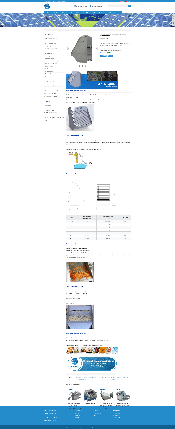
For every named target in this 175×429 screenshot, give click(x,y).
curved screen (73, 374)
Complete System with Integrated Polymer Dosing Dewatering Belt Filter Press (123, 405)
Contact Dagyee (112, 12)
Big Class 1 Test (116, 413)
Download (85, 12)
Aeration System (48, 53)
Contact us (77, 415)
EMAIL (110, 55)
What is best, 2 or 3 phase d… (51, 93)
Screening (59, 30)
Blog (77, 12)
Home (47, 12)
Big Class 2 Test (116, 415)
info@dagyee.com (81, 6)
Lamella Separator (49, 40)
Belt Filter (47, 76)
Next (97, 48)
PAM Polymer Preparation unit (51, 43)
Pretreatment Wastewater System (52, 61)
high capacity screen (89, 374)
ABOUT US (78, 411)
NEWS (96, 411)
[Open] (173, 20)
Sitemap (109, 426)
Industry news (97, 415)
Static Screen (66, 30)
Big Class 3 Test (116, 417)
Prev (68, 48)
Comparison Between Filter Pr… (52, 87)
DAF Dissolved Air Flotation (51, 38)
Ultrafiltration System (49, 68)
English (122, 1)
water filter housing (49, 66)
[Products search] (129, 6)
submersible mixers (49, 58)
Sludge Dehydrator (49, 45)
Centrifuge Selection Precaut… (51, 96)
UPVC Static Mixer (49, 71)
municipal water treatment (108, 374)
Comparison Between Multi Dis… (52, 90)
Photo (93, 12)
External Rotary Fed (90, 403)
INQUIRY (103, 55)
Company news (97, 413)
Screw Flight (48, 73)
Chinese (128, 1)
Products (64, 12)
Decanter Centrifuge (49, 51)
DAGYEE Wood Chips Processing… (52, 85)
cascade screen (98, 374)
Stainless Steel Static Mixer (51, 63)
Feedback (101, 12)
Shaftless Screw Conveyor (51, 48)
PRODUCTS (116, 411)
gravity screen (80, 374)
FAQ (71, 12)
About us (55, 12)
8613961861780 (53, 112)
